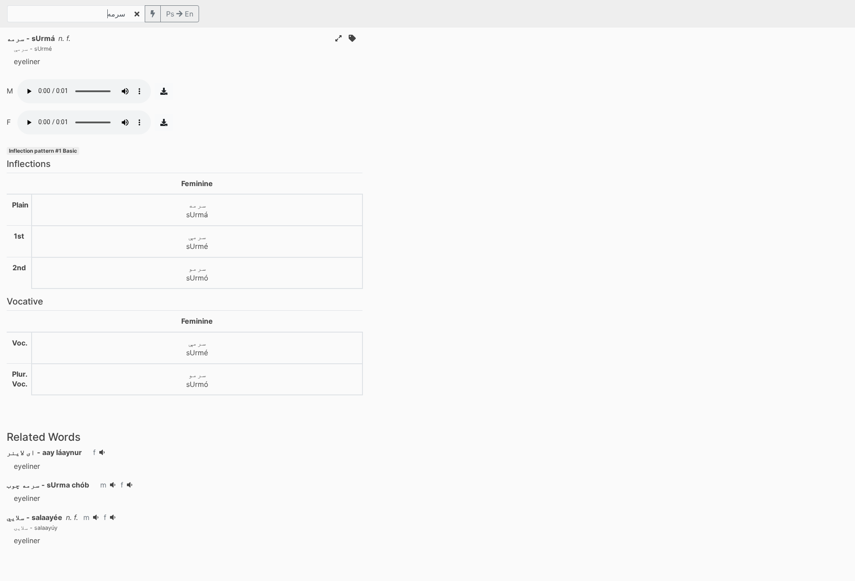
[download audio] (164, 91)
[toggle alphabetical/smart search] (153, 13)
